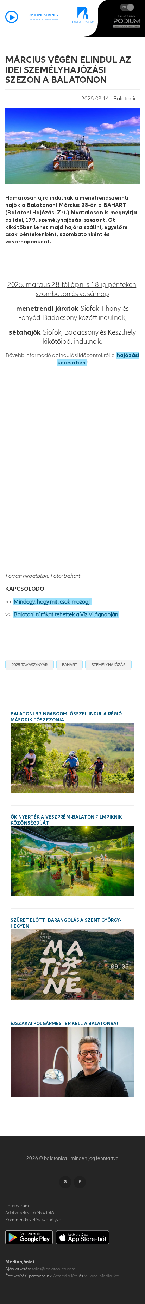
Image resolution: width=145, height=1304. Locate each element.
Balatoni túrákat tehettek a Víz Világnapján (66, 614)
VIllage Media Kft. (101, 1276)
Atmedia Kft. (65, 1276)
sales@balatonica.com (54, 1269)
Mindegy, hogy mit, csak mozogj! (52, 601)
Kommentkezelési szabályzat (34, 1220)
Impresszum (17, 1206)
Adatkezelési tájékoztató (29, 1213)
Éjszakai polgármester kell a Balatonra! (64, 1024)
